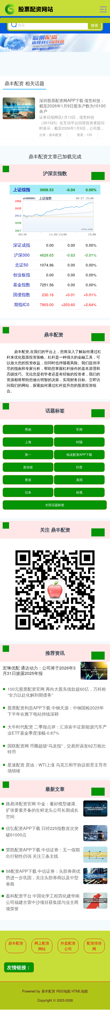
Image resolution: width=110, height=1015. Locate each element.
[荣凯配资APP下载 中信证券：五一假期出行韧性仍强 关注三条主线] (94, 855)
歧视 (79, 492)
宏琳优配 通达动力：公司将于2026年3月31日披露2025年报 (39, 670)
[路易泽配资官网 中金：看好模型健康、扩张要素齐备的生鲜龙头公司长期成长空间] (94, 810)
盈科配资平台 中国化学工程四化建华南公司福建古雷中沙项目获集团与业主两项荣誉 (43, 902)
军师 (79, 429)
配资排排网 (94, 945)
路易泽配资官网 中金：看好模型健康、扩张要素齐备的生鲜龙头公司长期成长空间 (43, 809)
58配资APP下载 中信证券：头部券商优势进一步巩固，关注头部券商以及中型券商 (43, 877)
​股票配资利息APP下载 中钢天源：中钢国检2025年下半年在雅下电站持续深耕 (55, 711)
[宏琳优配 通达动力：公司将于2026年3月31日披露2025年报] (94, 671)
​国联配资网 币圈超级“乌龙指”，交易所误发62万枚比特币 (56, 749)
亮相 (28, 429)
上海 (28, 441)
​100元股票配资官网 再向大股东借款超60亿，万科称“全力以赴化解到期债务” (56, 692)
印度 (79, 467)
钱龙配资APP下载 (79, 454)
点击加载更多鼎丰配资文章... (55, 156)
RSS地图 (63, 991)
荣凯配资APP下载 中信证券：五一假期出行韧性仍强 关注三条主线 (43, 853)
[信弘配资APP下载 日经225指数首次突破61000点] (94, 833)
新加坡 (28, 467)
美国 (79, 479)
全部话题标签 (54, 504)
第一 (28, 454)
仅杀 (28, 492)
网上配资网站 (41, 945)
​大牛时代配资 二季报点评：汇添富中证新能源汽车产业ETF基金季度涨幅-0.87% (57, 730)
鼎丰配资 (15, 943)
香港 (28, 479)
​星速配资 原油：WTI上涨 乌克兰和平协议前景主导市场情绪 (57, 768)
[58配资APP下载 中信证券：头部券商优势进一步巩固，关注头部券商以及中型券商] (94, 877)
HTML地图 (80, 991)
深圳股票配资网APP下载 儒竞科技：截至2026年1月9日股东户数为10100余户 (72, 105)
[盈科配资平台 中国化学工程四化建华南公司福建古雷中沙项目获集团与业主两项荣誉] (94, 902)
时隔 (79, 441)
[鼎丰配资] (29, 9)
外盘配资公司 (68, 945)
